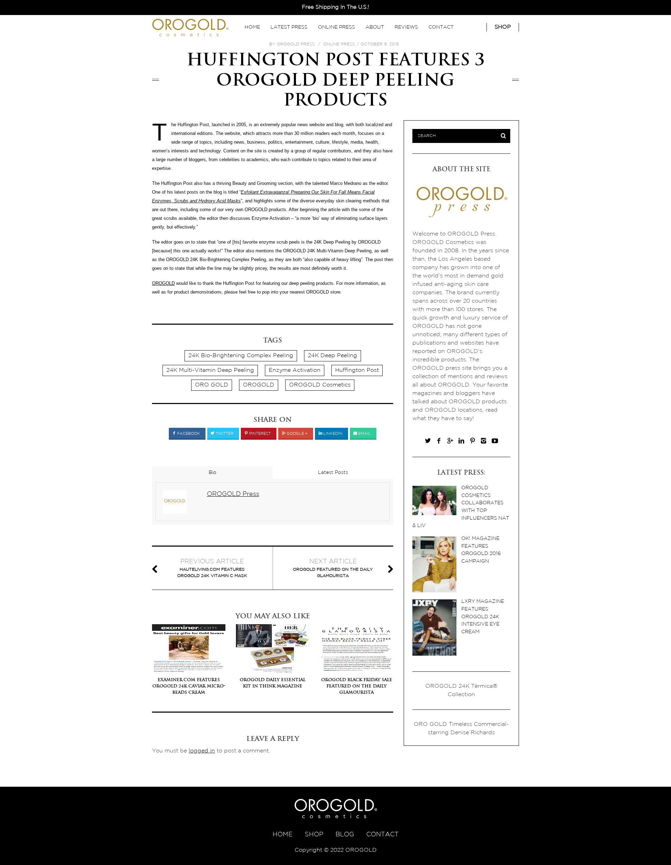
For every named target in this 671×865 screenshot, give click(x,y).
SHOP (314, 834)
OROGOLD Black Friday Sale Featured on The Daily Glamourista (356, 686)
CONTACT (382, 834)
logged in (202, 751)
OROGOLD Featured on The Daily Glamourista (333, 568)
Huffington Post (357, 370)
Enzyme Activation (294, 370)
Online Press (336, 27)
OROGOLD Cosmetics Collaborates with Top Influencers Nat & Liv (460, 506)
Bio (212, 472)
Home (252, 27)
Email (364, 433)
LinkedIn (332, 433)
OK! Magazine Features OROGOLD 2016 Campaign (481, 549)
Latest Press (289, 27)
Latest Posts (333, 472)
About (375, 27)
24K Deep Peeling (332, 355)
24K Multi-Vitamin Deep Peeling (210, 370)
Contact (441, 27)
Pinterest (259, 433)
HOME (283, 834)
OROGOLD (163, 283)
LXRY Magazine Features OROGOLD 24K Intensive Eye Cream (482, 616)
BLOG (345, 834)
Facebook (188, 433)
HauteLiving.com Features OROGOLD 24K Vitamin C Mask (212, 568)
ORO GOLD (211, 385)
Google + (297, 433)
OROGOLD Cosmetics (320, 385)
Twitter (224, 433)
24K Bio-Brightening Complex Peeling (240, 355)
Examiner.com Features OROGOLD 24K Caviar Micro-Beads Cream (188, 686)
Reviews (406, 27)
